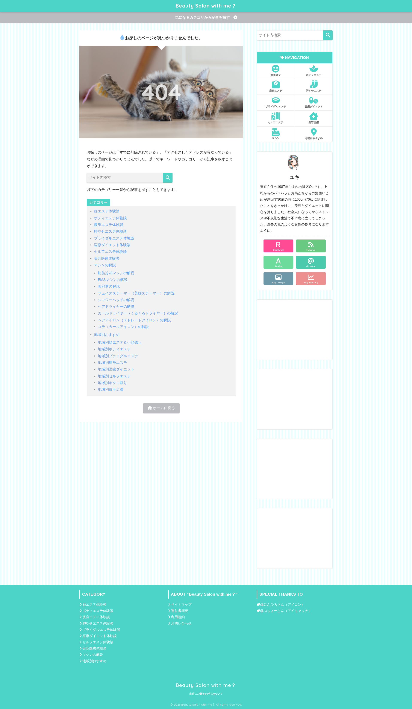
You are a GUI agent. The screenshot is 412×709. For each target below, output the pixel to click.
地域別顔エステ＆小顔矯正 (120, 342)
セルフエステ (275, 122)
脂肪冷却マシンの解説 (116, 273)
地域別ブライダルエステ (118, 356)
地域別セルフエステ (114, 376)
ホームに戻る (163, 408)
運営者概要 (179, 611)
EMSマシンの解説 (112, 280)
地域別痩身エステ (112, 363)
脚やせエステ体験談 (110, 231)
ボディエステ (313, 74)
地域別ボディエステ (114, 349)
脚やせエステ (313, 90)
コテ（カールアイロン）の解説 (123, 327)
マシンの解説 (105, 265)
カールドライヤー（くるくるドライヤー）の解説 (138, 313)
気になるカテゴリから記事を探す (204, 17)
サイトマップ (181, 604)
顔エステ (276, 74)
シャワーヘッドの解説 (116, 300)
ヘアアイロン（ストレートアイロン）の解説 (134, 320)
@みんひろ (268, 604)
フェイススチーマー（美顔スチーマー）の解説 (136, 293)
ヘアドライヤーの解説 (116, 307)
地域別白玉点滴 (110, 389)
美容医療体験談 (107, 258)
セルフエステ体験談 (110, 252)
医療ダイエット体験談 (112, 245)
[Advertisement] (294, 330)
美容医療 (314, 122)
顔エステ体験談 (107, 211)
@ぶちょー (268, 611)
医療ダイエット (314, 106)
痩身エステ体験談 (108, 225)
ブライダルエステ (275, 106)
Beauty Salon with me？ (206, 6)
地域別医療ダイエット (116, 369)
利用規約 (178, 617)
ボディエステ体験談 (110, 218)
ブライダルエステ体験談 (114, 238)
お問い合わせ (181, 623)
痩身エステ (275, 90)
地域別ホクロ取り (112, 383)
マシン (276, 138)
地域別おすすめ (107, 335)
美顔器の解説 (109, 286)
